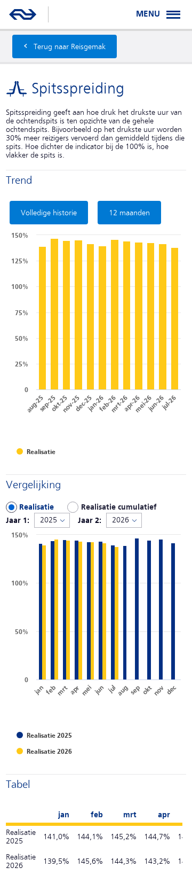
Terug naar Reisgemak (64, 45)
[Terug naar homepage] (23, 14)
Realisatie (36, 507)
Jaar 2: (89, 520)
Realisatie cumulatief (118, 507)
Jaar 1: (17, 520)
